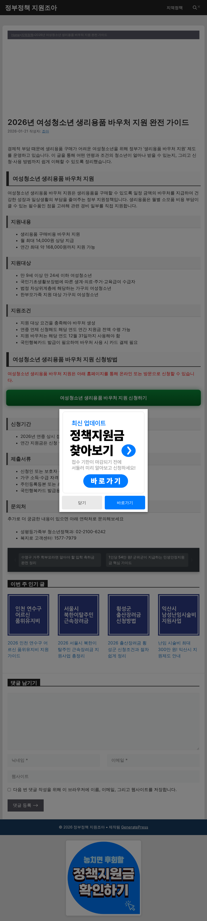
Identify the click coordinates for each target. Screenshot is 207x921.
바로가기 (125, 502)
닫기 (82, 502)
